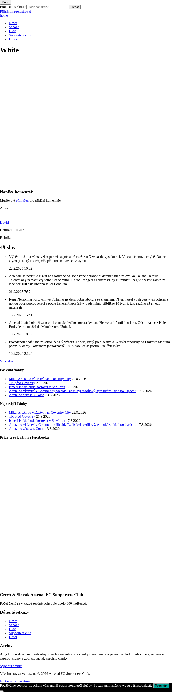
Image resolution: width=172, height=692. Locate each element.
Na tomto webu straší (15, 681)
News (13, 23)
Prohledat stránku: (13, 7)
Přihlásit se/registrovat (15, 11)
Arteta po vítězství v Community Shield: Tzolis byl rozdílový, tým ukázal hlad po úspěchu (72, 391)
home (4, 15)
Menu (5, 2)
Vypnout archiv (11, 666)
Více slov (6, 361)
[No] (2, 691)
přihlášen (23, 200)
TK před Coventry (22, 383)
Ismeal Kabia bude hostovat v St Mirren (37, 387)
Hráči (13, 39)
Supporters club (20, 35)
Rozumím (161, 685)
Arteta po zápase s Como (26, 395)
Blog (12, 31)
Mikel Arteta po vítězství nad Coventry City (40, 379)
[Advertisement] (86, 154)
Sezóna (14, 27)
